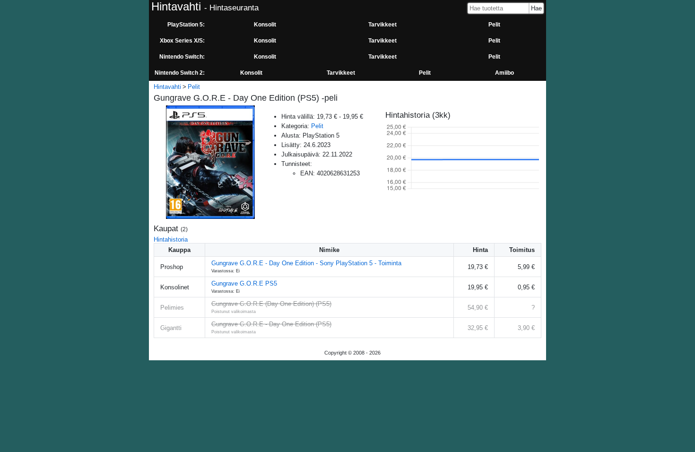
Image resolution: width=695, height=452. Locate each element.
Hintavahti (167, 86)
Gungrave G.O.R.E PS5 (244, 283)
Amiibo (504, 73)
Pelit (494, 24)
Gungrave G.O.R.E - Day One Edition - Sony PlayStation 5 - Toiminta (306, 263)
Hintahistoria (171, 239)
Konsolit (265, 24)
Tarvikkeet (382, 24)
